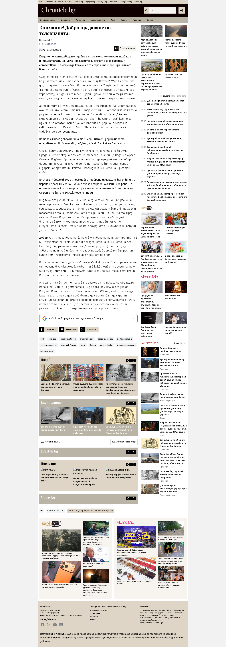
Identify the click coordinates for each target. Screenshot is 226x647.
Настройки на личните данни (153, 623)
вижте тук (156, 620)
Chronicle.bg (45, 40)
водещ (93, 345)
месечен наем (46, 351)
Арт (113, 20)
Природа (137, 20)
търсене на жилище (126, 345)
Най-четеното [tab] (178, 96)
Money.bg (79, 2)
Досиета (65, 20)
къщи (82, 345)
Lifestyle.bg (102, 2)
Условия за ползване (98, 610)
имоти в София (68, 345)
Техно (124, 20)
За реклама (94, 616)
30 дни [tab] (183, 343)
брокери (52, 339)
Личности (80, 20)
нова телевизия (68, 339)
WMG (41, 2)
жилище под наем (48, 345)
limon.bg (138, 2)
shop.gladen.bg (126, 2)
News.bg (68, 2)
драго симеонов (105, 339)
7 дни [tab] (176, 343)
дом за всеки (106, 345)
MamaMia (59, 2)
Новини (93, 620)
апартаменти (86, 339)
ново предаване (124, 339)
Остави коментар (126, 441)
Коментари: (52, 441)
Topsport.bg (90, 2)
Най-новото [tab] (164, 96)
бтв (42, 339)
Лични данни (95, 613)
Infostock (113, 2)
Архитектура (98, 20)
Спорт (150, 20)
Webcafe (49, 2)
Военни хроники (47, 20)
